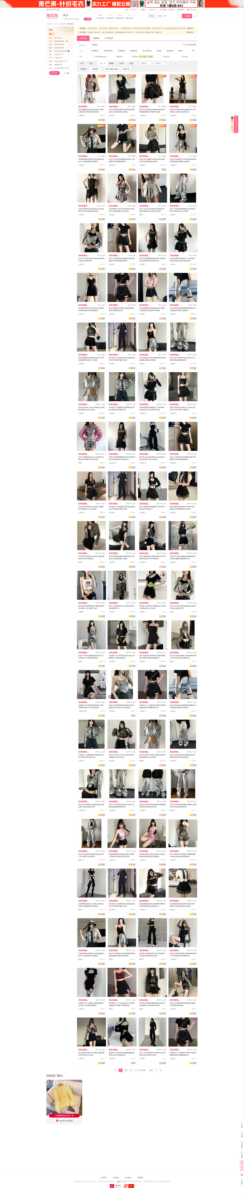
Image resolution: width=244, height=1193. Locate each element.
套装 (66, 41)
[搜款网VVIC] (52, 16)
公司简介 (104, 1177)
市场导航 (62, 24)
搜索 (187, 16)
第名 (58, 38)
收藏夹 (143, 10)
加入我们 (128, 1177)
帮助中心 (172, 10)
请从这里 (52, 10)
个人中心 (134, 10)
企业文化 (116, 1177)
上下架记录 (108, 38)
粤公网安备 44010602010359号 (130, 1181)
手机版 (163, 10)
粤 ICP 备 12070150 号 (107, 1181)
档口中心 (152, 10)
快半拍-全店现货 (66, 1121)
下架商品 (96, 38)
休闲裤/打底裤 (59, 41)
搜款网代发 (58, 65)
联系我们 (141, 1177)
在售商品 (83, 38)
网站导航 (180, 10)
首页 (126, 10)
